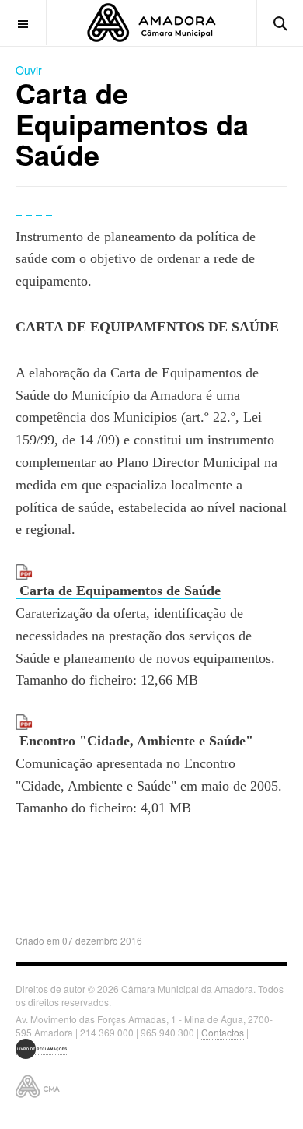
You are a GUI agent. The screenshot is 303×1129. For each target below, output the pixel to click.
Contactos (222, 1032)
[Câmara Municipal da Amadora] (151, 22)
